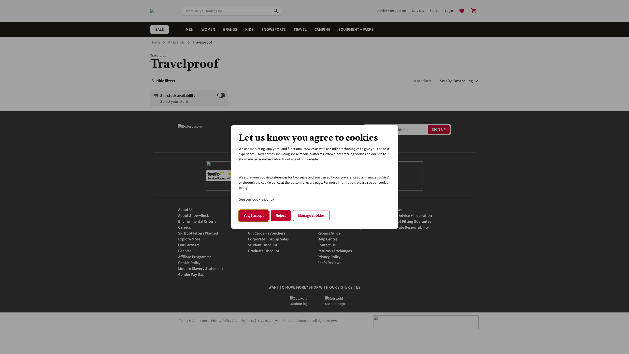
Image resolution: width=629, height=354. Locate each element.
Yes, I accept (254, 215)
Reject (281, 215)
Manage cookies (311, 215)
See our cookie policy (256, 199)
